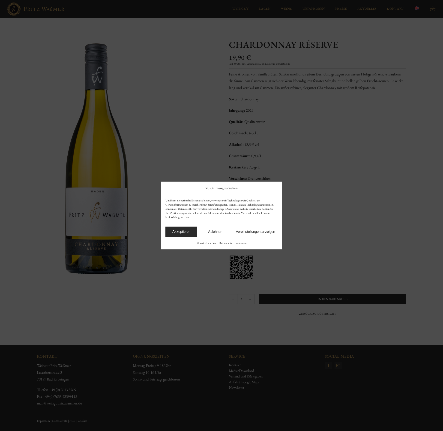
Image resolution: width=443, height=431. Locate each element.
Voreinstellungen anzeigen (255, 231)
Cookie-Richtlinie (206, 243)
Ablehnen (215, 231)
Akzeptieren (181, 231)
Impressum (240, 243)
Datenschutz (225, 243)
